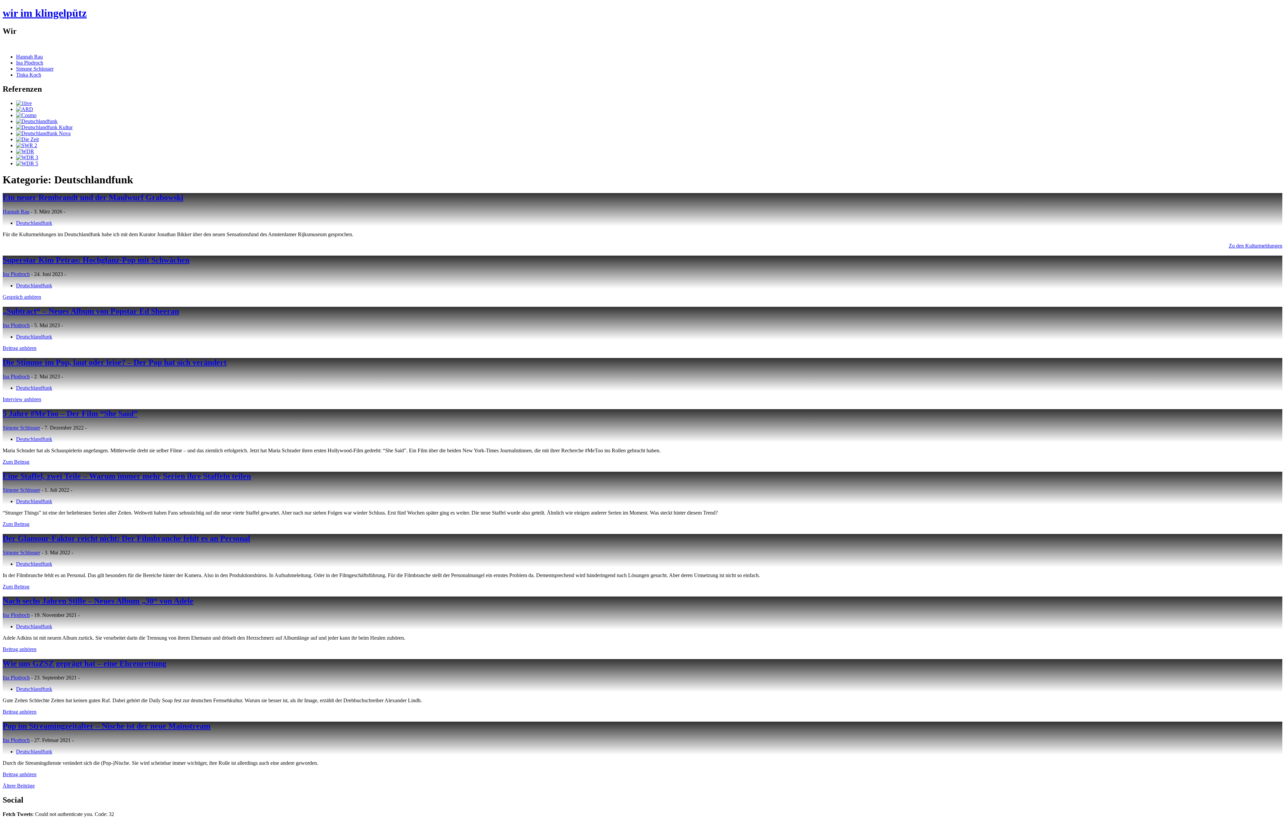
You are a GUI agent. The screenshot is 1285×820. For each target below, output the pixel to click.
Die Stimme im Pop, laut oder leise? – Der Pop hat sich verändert (115, 362)
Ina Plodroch (29, 63)
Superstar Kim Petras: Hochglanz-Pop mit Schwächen (96, 260)
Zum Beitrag (16, 462)
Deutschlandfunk (34, 223)
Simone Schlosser (35, 69)
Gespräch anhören (22, 297)
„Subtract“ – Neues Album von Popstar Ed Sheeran (91, 311)
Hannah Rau (29, 57)
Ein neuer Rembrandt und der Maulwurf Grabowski (93, 197)
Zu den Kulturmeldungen (1255, 246)
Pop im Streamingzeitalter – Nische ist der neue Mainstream (106, 726)
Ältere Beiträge (19, 786)
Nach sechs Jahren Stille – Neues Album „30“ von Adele (98, 601)
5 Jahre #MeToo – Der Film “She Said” (70, 413)
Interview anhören (22, 399)
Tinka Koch (28, 75)
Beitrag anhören (19, 348)
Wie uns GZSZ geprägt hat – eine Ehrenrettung (84, 663)
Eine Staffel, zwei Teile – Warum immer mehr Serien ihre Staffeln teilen (127, 476)
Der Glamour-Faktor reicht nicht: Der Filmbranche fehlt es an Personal (126, 538)
